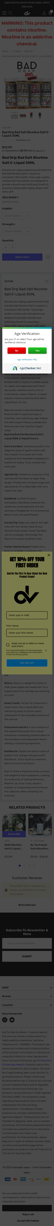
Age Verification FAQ (27, 359)
